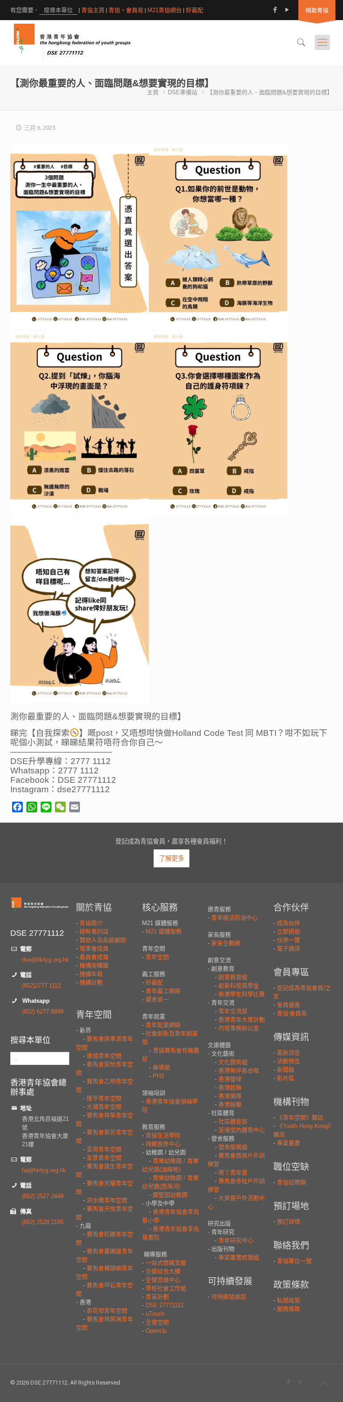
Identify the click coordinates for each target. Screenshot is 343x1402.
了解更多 (171, 858)
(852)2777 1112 (41, 985)
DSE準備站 (182, 92)
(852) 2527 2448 (42, 1196)
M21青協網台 (164, 10)
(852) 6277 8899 (42, 1011)
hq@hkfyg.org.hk (44, 1170)
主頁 (153, 92)
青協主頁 (93, 10)
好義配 (194, 10)
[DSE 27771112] (72, 42)
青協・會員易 (126, 10)
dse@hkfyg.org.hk (45, 959)
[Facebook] (275, 9)
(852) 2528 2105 (42, 1222)
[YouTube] (287, 9)
